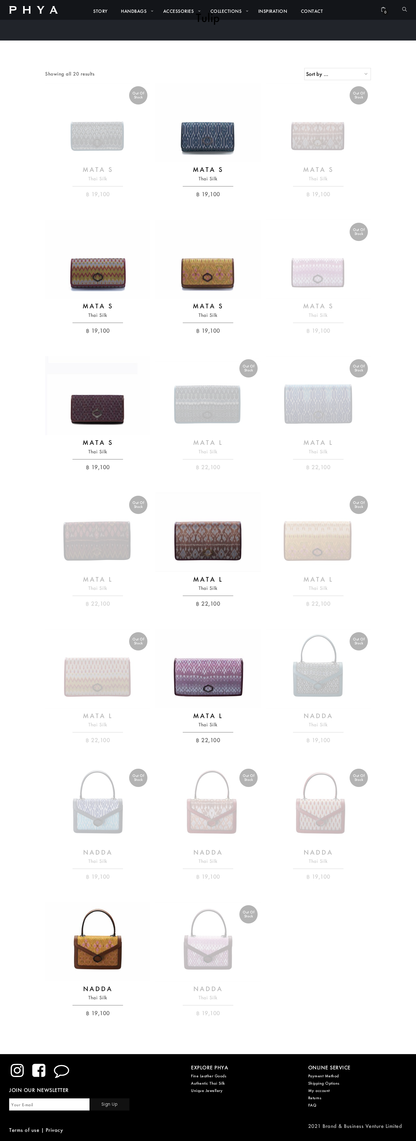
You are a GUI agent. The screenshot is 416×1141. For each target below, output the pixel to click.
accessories (178, 11)
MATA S (98, 169)
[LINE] (61, 1070)
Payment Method (323, 1076)
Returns (315, 1098)
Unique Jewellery (207, 1090)
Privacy (54, 1130)
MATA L (208, 442)
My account (319, 1090)
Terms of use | (27, 1130)
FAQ (312, 1105)
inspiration (272, 11)
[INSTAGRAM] (17, 1070)
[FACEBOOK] (39, 1070)
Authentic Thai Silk (208, 1083)
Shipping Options (324, 1083)
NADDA (318, 716)
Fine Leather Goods (208, 1076)
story (100, 11)
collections (226, 11)
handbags (133, 11)
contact (312, 11)
